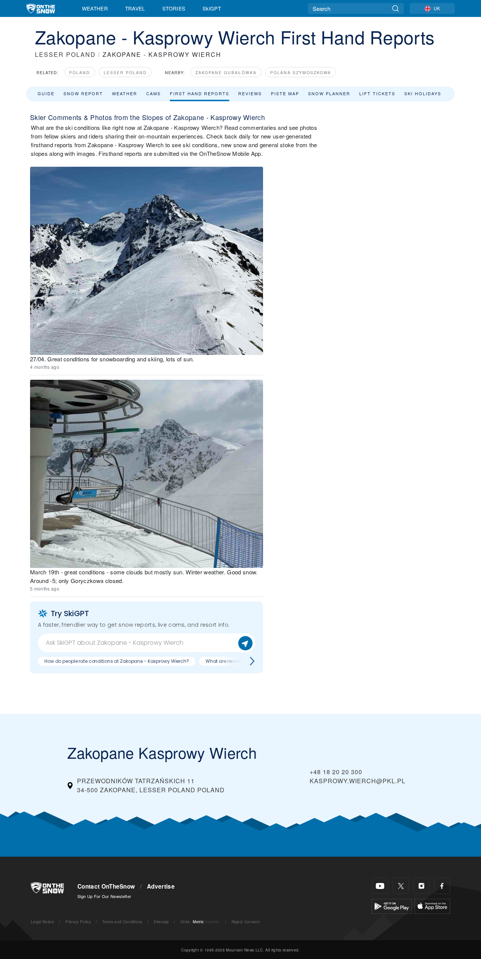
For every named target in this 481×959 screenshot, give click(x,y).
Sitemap (161, 921)
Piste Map (285, 93)
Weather (95, 8)
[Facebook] (442, 886)
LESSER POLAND (65, 54)
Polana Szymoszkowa (300, 72)
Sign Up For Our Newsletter (104, 896)
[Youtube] (380, 886)
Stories (173, 8)
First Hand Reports (199, 93)
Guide (46, 93)
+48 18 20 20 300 (336, 771)
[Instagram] (421, 886)
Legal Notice (42, 921)
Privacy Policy (78, 921)
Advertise (161, 886)
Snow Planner (329, 93)
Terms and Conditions (122, 921)
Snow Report (83, 93)
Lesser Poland (125, 72)
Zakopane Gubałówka (226, 72)
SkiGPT (212, 8)
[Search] (395, 8)
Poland (79, 72)
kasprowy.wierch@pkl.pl (357, 780)
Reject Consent (245, 921)
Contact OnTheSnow (106, 886)
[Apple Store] (432, 905)
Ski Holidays (422, 93)
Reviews (250, 93)
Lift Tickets (377, 93)
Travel (135, 8)
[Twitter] (401, 886)
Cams (153, 93)
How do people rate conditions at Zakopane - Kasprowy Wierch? (116, 661)
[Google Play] (392, 905)
